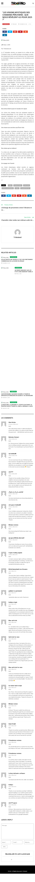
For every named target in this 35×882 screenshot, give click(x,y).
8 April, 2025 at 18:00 (12, 742)
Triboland (14, 24)
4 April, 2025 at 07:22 (12, 571)
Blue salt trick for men (15, 667)
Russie (17, 188)
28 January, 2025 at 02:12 (13, 424)
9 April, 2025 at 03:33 (12, 786)
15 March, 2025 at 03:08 (13, 507)
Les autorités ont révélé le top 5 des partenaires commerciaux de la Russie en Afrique (17, 260)
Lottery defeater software (17, 773)
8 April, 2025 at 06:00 (12, 639)
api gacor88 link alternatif (16, 538)
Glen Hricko (12, 422)
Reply (10, 426)
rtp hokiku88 (12, 453)
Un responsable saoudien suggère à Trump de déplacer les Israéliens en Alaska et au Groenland (17, 394)
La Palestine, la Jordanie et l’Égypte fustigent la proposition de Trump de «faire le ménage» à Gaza (17, 405)
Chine (10, 185)
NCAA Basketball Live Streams (18, 569)
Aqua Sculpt (12, 724)
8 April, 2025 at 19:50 (12, 755)
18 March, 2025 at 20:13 (13, 527)
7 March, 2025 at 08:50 (13, 474)
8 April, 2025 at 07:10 (12, 669)
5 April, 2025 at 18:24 (12, 604)
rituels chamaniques (8, 188)
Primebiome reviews (15, 740)
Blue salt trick (13, 620)
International (6, 24)
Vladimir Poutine (25, 188)
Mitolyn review (13, 704)
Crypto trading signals (15, 553)
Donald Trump (17, 185)
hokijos (11, 784)
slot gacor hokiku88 (15, 505)
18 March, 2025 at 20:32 (13, 540)
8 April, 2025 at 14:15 (12, 705)
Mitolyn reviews (13, 525)
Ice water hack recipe (15, 685)
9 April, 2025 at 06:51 (12, 805)
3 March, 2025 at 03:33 (13, 439)
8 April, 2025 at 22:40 (12, 775)
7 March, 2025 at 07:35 (13, 455)
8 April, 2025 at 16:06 (12, 725)
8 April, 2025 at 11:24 (12, 687)
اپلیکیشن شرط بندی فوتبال (16, 492)
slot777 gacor (13, 803)
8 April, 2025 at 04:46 (12, 622)
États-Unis (26, 185)
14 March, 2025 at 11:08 (13, 493)
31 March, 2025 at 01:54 (13, 554)
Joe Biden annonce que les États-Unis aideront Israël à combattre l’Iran (24, 271)
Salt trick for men (14, 637)
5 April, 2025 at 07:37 (12, 593)
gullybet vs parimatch (15, 591)
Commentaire (13, 391)
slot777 (11, 472)
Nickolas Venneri (14, 437)
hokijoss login (13, 602)
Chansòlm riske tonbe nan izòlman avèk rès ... (17, 220)
